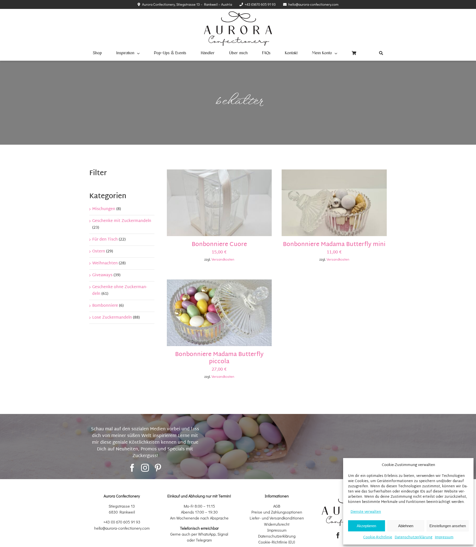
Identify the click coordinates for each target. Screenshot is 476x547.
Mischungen (103, 209)
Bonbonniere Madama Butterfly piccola (219, 358)
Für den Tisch (105, 239)
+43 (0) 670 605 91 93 (121, 521)
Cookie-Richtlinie (377, 537)
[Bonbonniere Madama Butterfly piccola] (219, 312)
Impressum (444, 537)
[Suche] (381, 54)
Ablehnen (405, 526)
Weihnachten (105, 263)
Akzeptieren (366, 526)
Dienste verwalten (366, 512)
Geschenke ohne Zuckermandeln (119, 291)
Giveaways (102, 275)
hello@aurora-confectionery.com (313, 4)
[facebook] (132, 468)
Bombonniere (105, 305)
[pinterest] (158, 468)
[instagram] (145, 468)
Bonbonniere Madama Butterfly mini (334, 244)
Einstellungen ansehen (447, 526)
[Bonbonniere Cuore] (219, 202)
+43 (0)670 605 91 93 (260, 4)
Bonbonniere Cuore (219, 244)
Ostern (98, 251)
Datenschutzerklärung (413, 537)
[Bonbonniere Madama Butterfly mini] (334, 202)
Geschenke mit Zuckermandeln (121, 221)
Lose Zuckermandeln (112, 317)
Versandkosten (222, 259)
